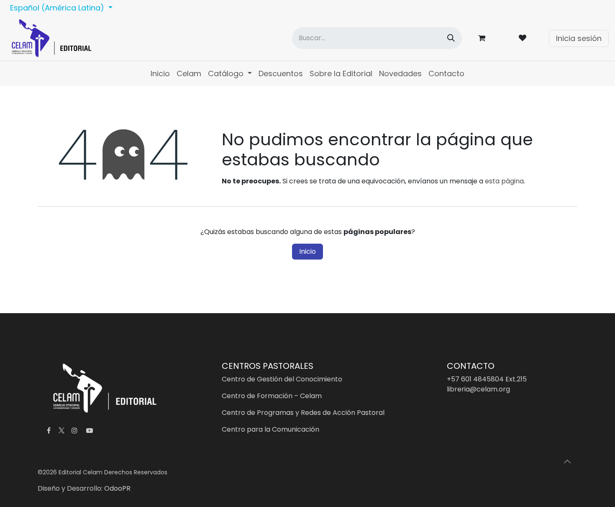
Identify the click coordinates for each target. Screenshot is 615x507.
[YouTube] (89, 430)
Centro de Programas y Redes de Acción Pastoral (303, 412)
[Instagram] (74, 430)
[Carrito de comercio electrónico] (483, 38)
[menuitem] (160, 73)
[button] (567, 461)
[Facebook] (48, 430)
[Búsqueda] (451, 38)
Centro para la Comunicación (270, 429)
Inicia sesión (579, 38)
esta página (504, 181)
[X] (61, 430)
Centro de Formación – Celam (272, 396)
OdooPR (117, 488)
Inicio (307, 251)
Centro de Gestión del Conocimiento (282, 379)
